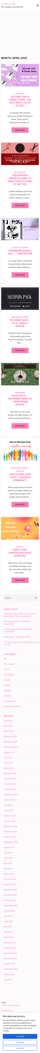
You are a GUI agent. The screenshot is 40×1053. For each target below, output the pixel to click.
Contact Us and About (10, 1005)
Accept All (20, 1036)
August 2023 (9, 847)
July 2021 (8, 979)
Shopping (20, 94)
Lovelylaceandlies (8, 3)
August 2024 (9, 800)
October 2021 (9, 964)
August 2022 (9, 911)
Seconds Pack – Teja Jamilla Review (20, 323)
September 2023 (11, 842)
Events (25, 468)
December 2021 (10, 953)
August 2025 (9, 752)
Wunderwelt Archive (12, 706)
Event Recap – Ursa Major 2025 (17, 637)
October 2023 (9, 837)
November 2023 (10, 831)
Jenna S (27, 83)
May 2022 (8, 927)
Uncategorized (10, 701)
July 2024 (8, 805)
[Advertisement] (20, 32)
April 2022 (8, 932)
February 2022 (10, 942)
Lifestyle (22, 172)
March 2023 (9, 874)
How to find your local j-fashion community (20, 477)
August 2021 (9, 974)
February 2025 (10, 773)
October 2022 (9, 900)
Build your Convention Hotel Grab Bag (20, 552)
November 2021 (10, 958)
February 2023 (10, 879)
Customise (20, 1042)
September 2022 (11, 905)
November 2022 (10, 895)
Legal (3, 1002)
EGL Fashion (16, 468)
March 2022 (9, 937)
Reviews (24, 248)
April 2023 (8, 868)
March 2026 (9, 731)
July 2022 (8, 916)
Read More (20, 130)
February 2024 (10, 816)
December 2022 (10, 890)
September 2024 (11, 794)
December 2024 (10, 784)
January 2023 (9, 884)
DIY (15, 172)
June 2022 (8, 921)
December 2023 (10, 826)
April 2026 (8, 726)
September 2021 (11, 969)
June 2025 (8, 763)
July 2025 (8, 757)
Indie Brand (16, 317)
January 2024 (9, 821)
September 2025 (11, 747)
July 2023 (8, 853)
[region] (20, 1033)
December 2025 (10, 736)
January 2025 (9, 779)
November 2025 (10, 742)
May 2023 (8, 863)
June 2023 (8, 858)
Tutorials (7, 696)
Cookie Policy (6, 1011)
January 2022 (9, 948)
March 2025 (9, 768)
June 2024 (8, 810)
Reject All (20, 1048)
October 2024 (9, 789)
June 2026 (8, 720)
